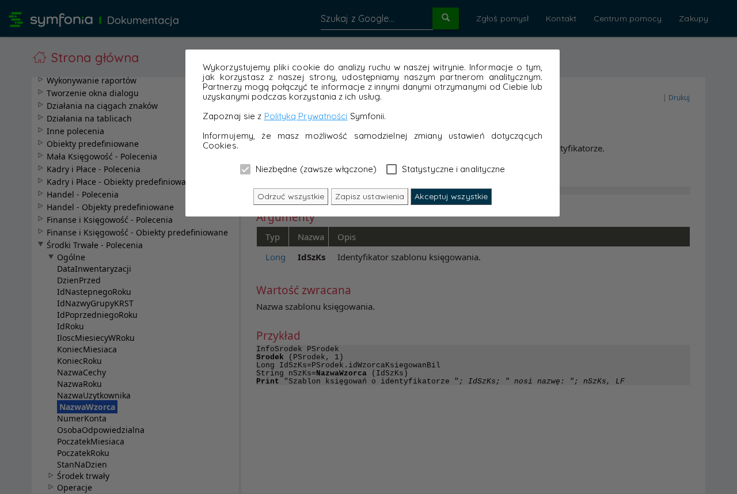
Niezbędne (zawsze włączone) (315, 169)
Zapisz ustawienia (370, 196)
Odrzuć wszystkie (291, 196)
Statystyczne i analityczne (453, 169)
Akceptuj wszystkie (451, 196)
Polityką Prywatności (306, 116)
